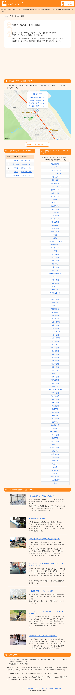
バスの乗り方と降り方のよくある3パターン (44, 539)
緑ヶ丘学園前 (55, 312)
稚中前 (55, 199)
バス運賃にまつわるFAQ (37, 518)
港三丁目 (55, 286)
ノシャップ (55, 296)
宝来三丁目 (55, 215)
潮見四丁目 (55, 351)
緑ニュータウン (55, 448)
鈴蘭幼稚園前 (55, 480)
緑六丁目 (55, 444)
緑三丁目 (55, 373)
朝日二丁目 (55, 441)
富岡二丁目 (55, 380)
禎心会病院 (55, 180)
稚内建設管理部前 (55, 273)
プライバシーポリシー (20, 688)
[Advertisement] (37, 63)
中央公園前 (55, 228)
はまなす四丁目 (55, 332)
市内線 (16, 172)
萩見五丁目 (55, 419)
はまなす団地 (55, 212)
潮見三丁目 (55, 354)
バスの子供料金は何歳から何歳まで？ (42, 496)
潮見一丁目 (55, 357)
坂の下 (55, 467)
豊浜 (55, 483)
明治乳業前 (55, 319)
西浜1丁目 (55, 290)
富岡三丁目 (55, 377)
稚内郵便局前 (55, 244)
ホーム (4, 16)
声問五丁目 (55, 315)
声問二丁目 (55, 261)
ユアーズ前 (55, 193)
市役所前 (55, 470)
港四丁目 (55, 306)
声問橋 (55, 473)
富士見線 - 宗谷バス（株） (37, 106)
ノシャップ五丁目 (55, 186)
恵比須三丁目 (55, 190)
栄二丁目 (55, 370)
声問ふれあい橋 (55, 293)
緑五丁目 (55, 438)
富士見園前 (55, 254)
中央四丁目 (55, 257)
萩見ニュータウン (55, 431)
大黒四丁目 (55, 335)
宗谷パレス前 (55, 477)
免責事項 (51, 688)
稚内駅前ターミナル (55, 241)
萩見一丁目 (55, 393)
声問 (55, 251)
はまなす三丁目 (55, 338)
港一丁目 (55, 264)
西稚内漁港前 (55, 396)
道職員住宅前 (55, 425)
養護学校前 (55, 299)
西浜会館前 (55, 457)
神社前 (55, 235)
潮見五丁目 (55, 348)
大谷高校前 (55, 406)
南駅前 (55, 238)
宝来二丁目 (55, 222)
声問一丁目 (55, 280)
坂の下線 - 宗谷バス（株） (37, 103)
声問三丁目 (55, 267)
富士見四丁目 (55, 232)
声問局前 (55, 225)
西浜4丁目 (55, 464)
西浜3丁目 (55, 451)
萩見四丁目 (55, 402)
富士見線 (16, 164)
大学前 (55, 428)
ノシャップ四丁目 (55, 174)
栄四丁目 (55, 422)
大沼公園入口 (55, 309)
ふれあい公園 (55, 203)
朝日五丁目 (55, 435)
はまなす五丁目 (55, 322)
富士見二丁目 (55, 206)
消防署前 (55, 460)
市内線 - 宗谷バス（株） (37, 97)
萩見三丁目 (55, 399)
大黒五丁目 (55, 341)
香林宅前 (55, 415)
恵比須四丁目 (55, 183)
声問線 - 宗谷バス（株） (37, 100)
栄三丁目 (55, 386)
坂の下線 (16, 175)
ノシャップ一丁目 (55, 170)
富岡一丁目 (55, 383)
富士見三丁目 (55, 219)
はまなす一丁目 (55, 344)
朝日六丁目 (55, 454)
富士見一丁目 (55, 196)
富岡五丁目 (55, 412)
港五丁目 (55, 303)
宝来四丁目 (55, 209)
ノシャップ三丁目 (55, 167)
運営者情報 (58, 688)
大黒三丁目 (55, 325)
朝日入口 (55, 177)
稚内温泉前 (55, 283)
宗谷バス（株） (26, 160)
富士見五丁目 (55, 248)
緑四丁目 (55, 409)
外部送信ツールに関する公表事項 (37, 688)
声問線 (16, 168)
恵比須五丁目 (55, 164)
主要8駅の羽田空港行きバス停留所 (41, 591)
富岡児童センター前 (55, 390)
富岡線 (16, 160)
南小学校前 (55, 364)
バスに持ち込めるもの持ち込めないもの (43, 636)
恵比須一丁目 (38, 94)
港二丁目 (55, 270)
